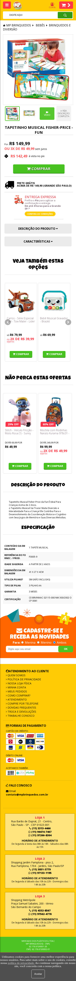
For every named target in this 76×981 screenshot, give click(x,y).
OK (66, 649)
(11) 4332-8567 (41, 910)
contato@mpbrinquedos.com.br (27, 794)
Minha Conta (16, 687)
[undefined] (38, 69)
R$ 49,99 (27, 148)
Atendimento (17, 699)
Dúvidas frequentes (21, 707)
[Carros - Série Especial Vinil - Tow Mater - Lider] (21, 301)
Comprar (41, 168)
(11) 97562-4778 (41, 914)
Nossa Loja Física (19, 683)
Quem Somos (16, 675)
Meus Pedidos (17, 691)
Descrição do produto (37, 229)
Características (37, 241)
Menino (46, 642)
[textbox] (25, 15)
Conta (52, 7)
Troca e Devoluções (21, 711)
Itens (66, 5)
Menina (30, 642)
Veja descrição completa (64, 113)
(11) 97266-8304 (41, 835)
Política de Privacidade (24, 679)
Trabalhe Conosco (20, 715)
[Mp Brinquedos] (19, 5)
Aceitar (38, 974)
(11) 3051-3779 (41, 869)
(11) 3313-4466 (41, 828)
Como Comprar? (18, 695)
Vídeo (47, 115)
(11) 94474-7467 (41, 831)
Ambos (61, 642)
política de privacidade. (21, 963)
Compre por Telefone (22, 703)
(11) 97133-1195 (41, 873)
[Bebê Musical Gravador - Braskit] (54, 301)
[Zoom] (12, 113)
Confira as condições (40, 213)
